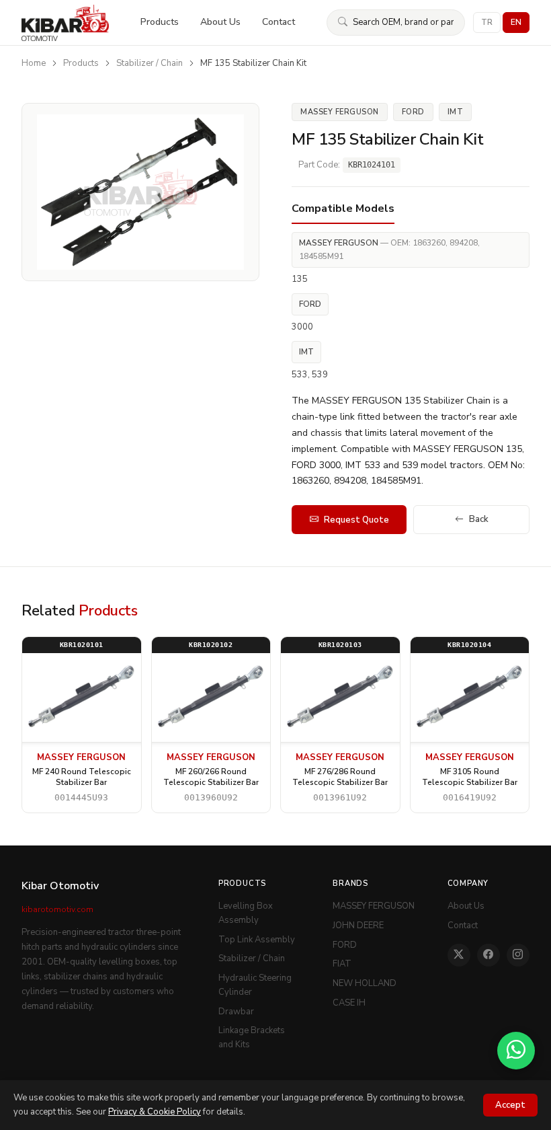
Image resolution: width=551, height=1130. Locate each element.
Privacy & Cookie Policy (154, 1112)
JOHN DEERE (358, 925)
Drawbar (236, 1012)
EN (516, 22)
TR (487, 22)
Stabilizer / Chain (149, 63)
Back (479, 519)
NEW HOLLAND (364, 983)
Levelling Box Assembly (245, 913)
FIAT (342, 964)
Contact (278, 21)
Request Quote (356, 520)
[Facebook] (488, 955)
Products (159, 21)
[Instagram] (518, 955)
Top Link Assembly (256, 940)
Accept (510, 1105)
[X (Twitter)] (459, 955)
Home (34, 63)
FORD (345, 945)
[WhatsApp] (516, 1050)
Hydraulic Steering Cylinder (255, 985)
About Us (220, 21)
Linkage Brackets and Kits (251, 1037)
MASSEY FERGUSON (374, 906)
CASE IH (349, 1003)
